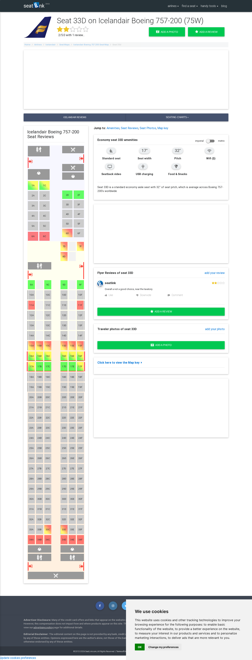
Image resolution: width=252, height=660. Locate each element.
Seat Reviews (129, 128)
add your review (215, 273)
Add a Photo (168, 31)
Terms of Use (122, 651)
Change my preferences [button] (163, 647)
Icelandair (51, 44)
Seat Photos (148, 128)
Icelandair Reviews (74, 117)
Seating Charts (176, 117)
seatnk (34, 5)
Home (27, 44)
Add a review (162, 311)
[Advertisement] (126, 79)
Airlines (38, 44)
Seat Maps (64, 44)
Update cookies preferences (18, 658)
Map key (162, 128)
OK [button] (140, 647)
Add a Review (208, 31)
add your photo (215, 329)
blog (224, 6)
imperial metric (210, 140)
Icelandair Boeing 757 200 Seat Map (91, 44)
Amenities (113, 128)
